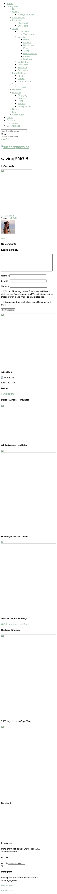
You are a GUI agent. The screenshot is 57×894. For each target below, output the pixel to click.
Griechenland (30, 53)
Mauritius (22, 67)
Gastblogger (18, 114)
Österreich (23, 31)
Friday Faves (24, 106)
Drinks (21, 78)
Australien (23, 64)
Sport (15, 84)
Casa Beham (18, 17)
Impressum (7, 890)
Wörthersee (29, 34)
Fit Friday (23, 87)
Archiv (4, 863)
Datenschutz (13, 125)
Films (20, 100)
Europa (21, 37)
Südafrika (23, 62)
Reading (22, 98)
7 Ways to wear (26, 14)
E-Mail (5, 281)
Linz (14, 112)
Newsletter (12, 123)
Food (20, 75)
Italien (26, 56)
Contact (11, 120)
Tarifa (26, 50)
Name (5, 275)
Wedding (16, 89)
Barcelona (28, 45)
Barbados (23, 70)
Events (21, 103)
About (10, 117)
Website (5, 286)
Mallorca (28, 59)
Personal (17, 20)
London (27, 42)
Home (10, 3)
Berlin (26, 39)
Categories (12, 6)
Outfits (15, 12)
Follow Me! (7, 885)
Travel (15, 28)
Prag (25, 48)
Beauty (16, 109)
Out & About (24, 81)
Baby (15, 9)
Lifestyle (16, 92)
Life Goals (23, 25)
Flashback (23, 23)
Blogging (22, 95)
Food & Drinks (19, 73)
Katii (3, 238)
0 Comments (7, 215)
